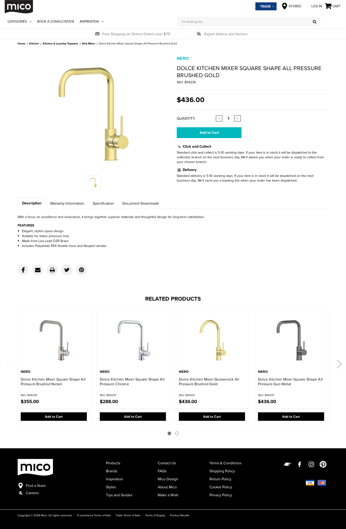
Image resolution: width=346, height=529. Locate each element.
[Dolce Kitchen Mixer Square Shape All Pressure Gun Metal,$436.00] (292, 340)
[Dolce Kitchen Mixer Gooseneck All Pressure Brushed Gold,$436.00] (212, 340)
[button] (97, 34)
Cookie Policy (220, 486)
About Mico (167, 486)
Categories (17, 21)
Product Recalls (179, 515)
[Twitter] (66, 269)
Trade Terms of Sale (128, 515)
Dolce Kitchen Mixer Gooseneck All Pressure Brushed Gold (209, 381)
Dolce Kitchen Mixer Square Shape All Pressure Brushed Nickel (53, 381)
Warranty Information (67, 203)
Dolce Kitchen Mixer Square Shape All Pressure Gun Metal (290, 381)
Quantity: (186, 118)
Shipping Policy (222, 470)
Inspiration (89, 21)
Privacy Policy (220, 494)
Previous (7, 364)
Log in (316, 6)
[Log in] (330, 21)
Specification (103, 203)
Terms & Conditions (225, 462)
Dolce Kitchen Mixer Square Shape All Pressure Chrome (132, 381)
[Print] (52, 269)
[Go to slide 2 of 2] (177, 433)
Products (113, 462)
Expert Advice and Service (226, 33)
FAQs (162, 470)
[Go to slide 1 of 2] (169, 433)
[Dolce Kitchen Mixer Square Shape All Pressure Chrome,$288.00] (133, 340)
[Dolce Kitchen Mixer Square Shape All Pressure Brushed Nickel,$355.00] (54, 340)
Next (339, 364)
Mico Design (168, 478)
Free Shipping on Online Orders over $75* (136, 33)
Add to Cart (54, 416)
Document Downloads (140, 203)
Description (31, 203)
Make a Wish (168, 494)
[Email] (37, 269)
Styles (111, 486)
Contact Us (167, 462)
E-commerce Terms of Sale (94, 515)
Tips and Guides (119, 494)
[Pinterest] (81, 269)
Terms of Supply (155, 515)
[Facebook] (23, 269)
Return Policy (220, 478)
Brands (111, 470)
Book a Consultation (55, 21)
